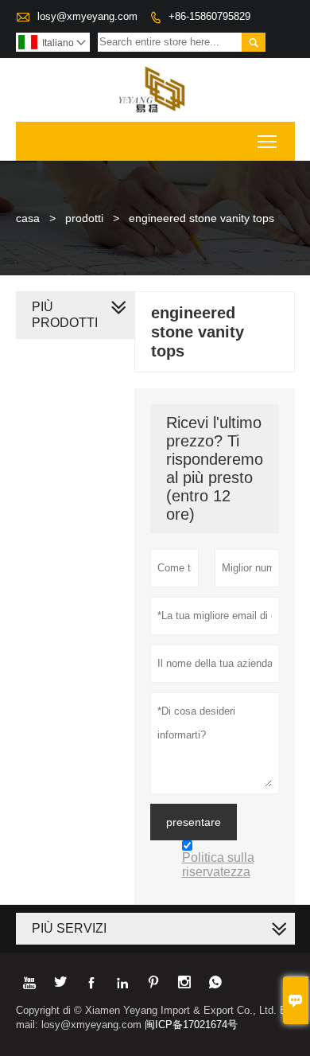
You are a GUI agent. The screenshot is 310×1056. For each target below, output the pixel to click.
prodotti (84, 218)
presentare (193, 822)
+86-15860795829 (209, 16)
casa (28, 218)
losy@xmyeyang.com (87, 16)
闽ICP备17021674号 (191, 1025)
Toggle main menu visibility (267, 141)
